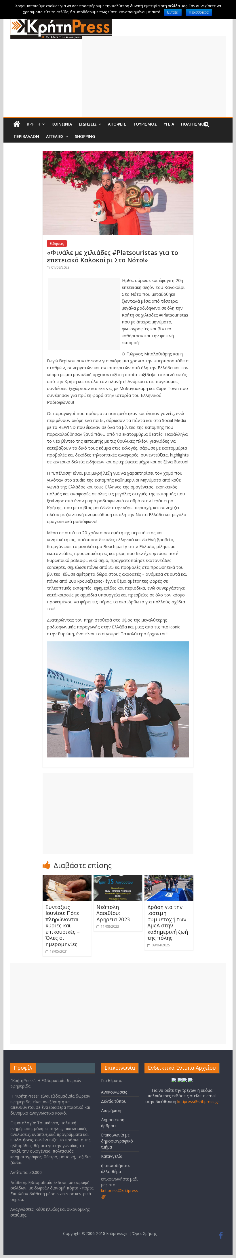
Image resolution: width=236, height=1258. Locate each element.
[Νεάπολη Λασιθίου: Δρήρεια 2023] (118, 879)
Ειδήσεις (88, 124)
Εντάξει (172, 12)
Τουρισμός (145, 124)
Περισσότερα (199, 12)
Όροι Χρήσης (144, 1233)
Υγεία (169, 124)
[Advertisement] (154, 76)
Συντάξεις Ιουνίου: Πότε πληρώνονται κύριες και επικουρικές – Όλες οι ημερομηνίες (62, 925)
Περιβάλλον (26, 136)
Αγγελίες (55, 136)
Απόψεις (117, 124)
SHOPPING (85, 136)
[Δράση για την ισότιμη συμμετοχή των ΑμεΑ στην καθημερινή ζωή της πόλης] (169, 879)
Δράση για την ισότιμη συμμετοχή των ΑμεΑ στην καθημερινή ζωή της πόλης (167, 922)
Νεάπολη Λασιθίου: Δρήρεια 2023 (113, 913)
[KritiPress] (61, 20)
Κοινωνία (62, 124)
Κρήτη (33, 124)
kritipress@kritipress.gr (198, 1101)
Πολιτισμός (194, 124)
